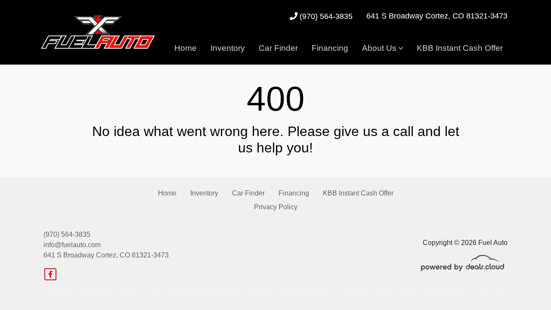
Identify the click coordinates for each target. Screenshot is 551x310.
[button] (382, 48)
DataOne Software (179, 295)
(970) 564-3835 (325, 16)
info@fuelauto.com (72, 244)
